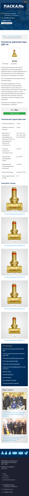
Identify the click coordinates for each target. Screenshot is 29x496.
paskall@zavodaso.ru (9, 18)
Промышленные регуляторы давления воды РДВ (14, 354)
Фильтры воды (7, 371)
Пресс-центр (6, 477)
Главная (4, 36)
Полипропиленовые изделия (11, 383)
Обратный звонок (7, 23)
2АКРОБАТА (4, 468)
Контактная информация (9, 479)
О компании (5, 475)
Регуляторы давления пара (10, 361)
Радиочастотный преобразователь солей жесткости (14, 368)
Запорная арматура (8, 374)
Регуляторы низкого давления (11, 364)
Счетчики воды (7, 377)
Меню (25, 1)
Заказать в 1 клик (14, 113)
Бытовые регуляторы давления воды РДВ (13, 349)
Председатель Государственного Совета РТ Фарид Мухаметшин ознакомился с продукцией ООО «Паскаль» (14, 438)
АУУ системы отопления (9, 380)
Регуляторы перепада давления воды (13, 358)
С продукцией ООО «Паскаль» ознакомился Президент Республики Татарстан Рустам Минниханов (14, 414)
